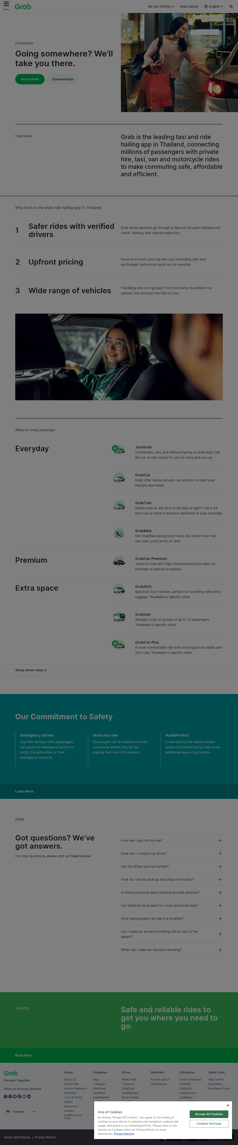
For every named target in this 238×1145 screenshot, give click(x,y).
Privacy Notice (124, 1134)
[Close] (228, 1105)
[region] (163, 1120)
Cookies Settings (209, 1123)
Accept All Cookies (209, 1114)
